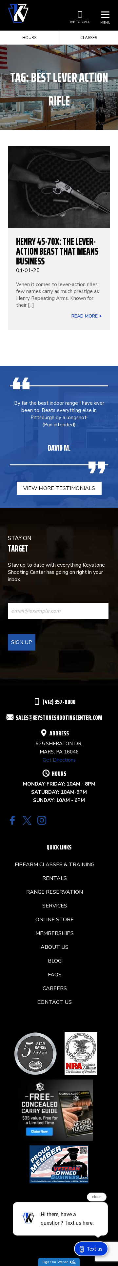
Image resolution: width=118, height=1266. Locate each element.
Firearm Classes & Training (54, 864)
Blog (55, 960)
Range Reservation (54, 892)
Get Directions (59, 760)
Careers (55, 988)
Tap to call (79, 22)
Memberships (54, 933)
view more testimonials (59, 488)
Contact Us (54, 1002)
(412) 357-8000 (59, 701)
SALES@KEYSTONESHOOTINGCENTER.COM (59, 717)
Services (54, 905)
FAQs (55, 974)
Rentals (54, 878)
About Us (55, 947)
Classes (88, 37)
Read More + (86, 316)
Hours (29, 37)
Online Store (54, 919)
